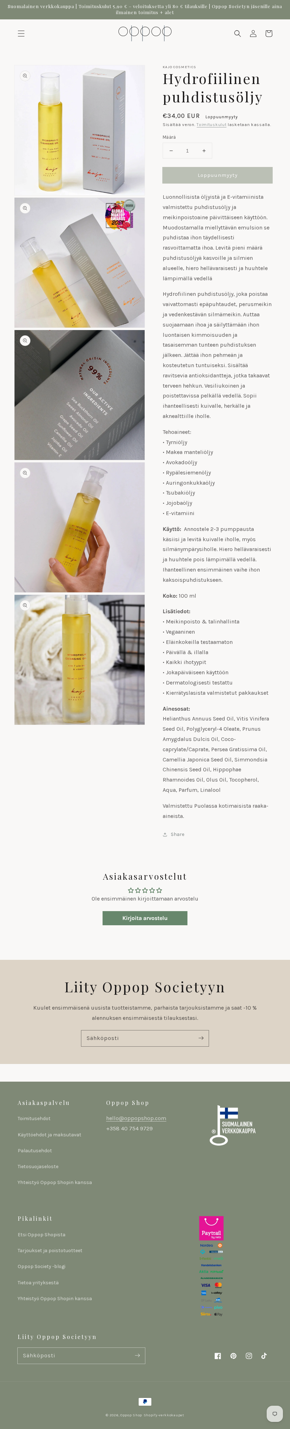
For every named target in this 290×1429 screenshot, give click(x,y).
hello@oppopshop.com (136, 1118)
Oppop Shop (131, 1415)
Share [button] (177, 834)
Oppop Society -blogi (41, 1266)
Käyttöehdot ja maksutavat (49, 1135)
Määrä (169, 137)
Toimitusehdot (34, 1119)
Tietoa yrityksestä (38, 1283)
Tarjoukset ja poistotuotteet (50, 1251)
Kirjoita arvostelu (145, 918)
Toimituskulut (211, 124)
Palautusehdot (35, 1151)
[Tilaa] (201, 1038)
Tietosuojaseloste (38, 1167)
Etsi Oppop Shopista (41, 1235)
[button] (21, 33)
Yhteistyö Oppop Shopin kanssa (55, 1182)
